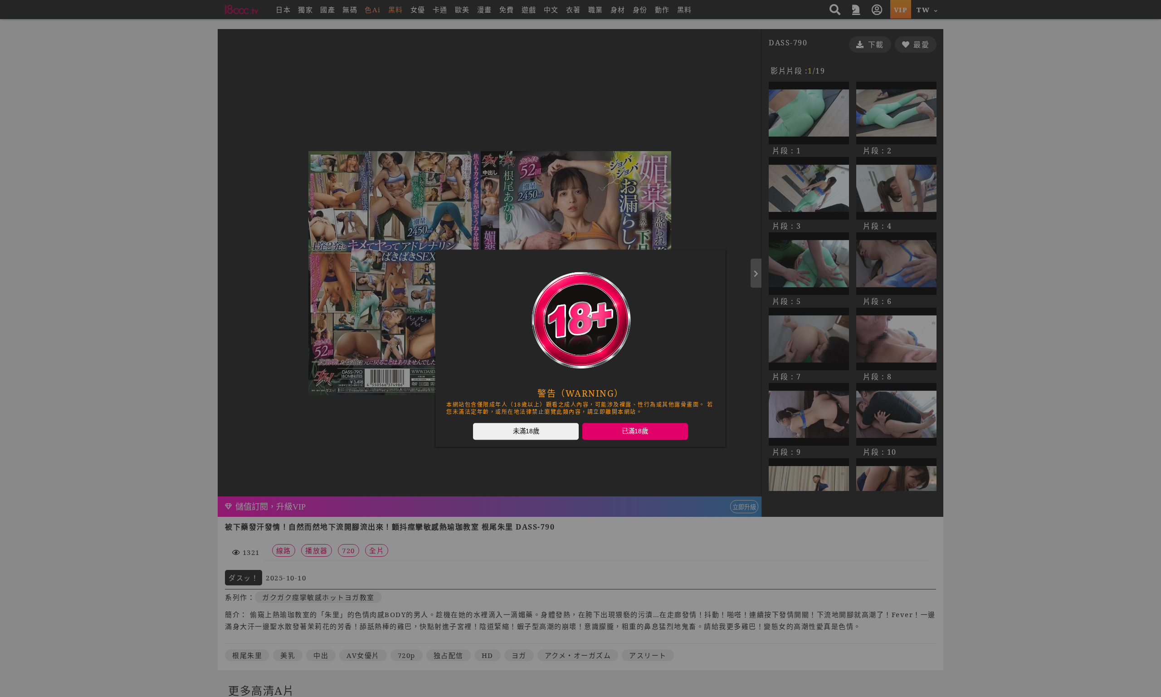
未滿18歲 (526, 431)
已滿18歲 (635, 431)
